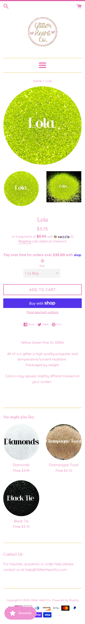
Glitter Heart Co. (41, 600)
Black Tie (21, 521)
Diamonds (21, 465)
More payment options (42, 312)
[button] (42, 236)
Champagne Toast (64, 465)
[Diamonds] (21, 442)
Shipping (24, 241)
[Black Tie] (21, 498)
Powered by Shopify (65, 600)
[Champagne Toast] (64, 442)
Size (41, 265)
